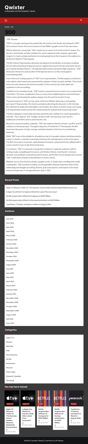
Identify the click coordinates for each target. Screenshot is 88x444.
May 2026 (10, 227)
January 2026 (11, 244)
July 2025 (9, 269)
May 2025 (10, 277)
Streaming (10, 380)
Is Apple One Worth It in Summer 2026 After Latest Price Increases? (31, 192)
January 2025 (11, 294)
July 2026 (9, 219)
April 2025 (10, 281)
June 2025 (10, 273)
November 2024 (12, 302)
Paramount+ (10, 363)
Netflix (8, 359)
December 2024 (12, 298)
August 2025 (11, 265)
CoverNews (48, 441)
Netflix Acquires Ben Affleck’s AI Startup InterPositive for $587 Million (33, 200)
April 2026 (10, 231)
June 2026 (10, 223)
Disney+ (9, 342)
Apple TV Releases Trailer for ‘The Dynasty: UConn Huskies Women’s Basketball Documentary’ (41, 188)
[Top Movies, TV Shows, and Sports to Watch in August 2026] (76, 398)
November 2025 (12, 252)
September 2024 (12, 311)
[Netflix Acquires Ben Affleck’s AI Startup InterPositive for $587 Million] (60, 398)
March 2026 (10, 235)
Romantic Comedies (13, 376)
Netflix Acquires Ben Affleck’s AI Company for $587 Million (28, 196)
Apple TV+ (10, 338)
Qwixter (15, 7)
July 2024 (9, 319)
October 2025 (11, 256)
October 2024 (11, 306)
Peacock (9, 368)
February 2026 (11, 240)
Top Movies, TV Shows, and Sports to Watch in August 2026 (28, 204)
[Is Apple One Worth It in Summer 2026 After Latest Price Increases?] (28, 398)
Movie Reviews (11, 355)
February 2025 (11, 290)
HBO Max (9, 346)
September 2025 (12, 260)
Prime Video (10, 372)
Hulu (8, 350)
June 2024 (10, 323)
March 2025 (10, 286)
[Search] (81, 20)
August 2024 (11, 315)
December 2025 (12, 248)
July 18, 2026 (11, 431)
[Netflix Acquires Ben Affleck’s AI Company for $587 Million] (44, 398)
